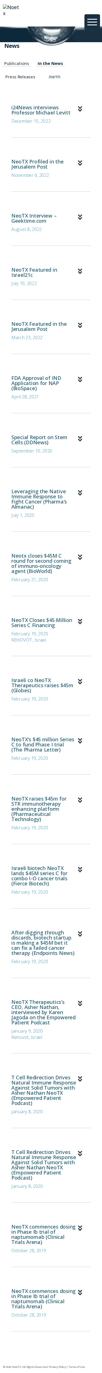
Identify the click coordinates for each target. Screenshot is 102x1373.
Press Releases (20, 76)
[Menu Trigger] (92, 22)
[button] (81, 14)
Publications (16, 63)
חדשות (54, 77)
